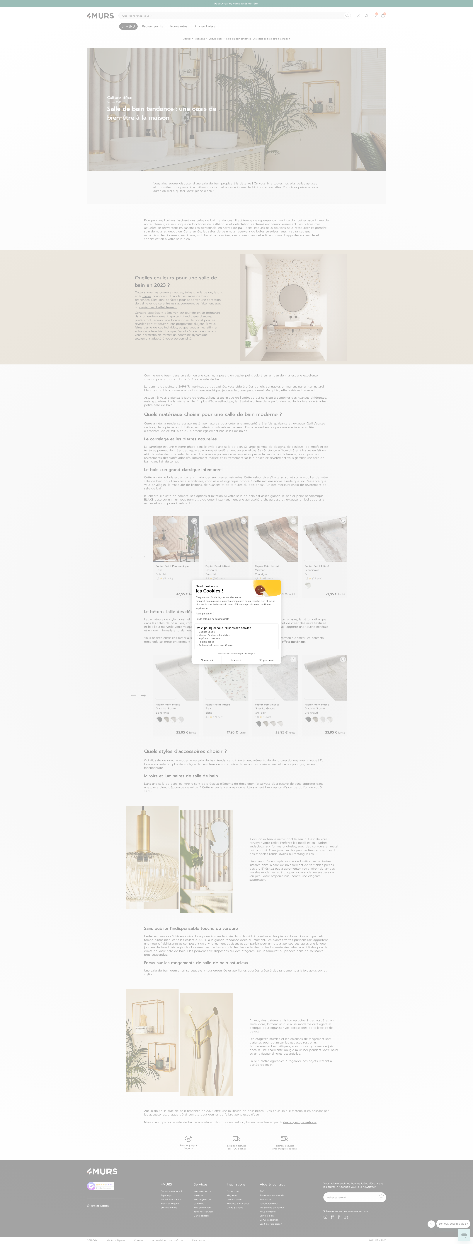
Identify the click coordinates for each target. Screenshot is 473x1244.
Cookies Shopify (207, 632)
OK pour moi (266, 660)
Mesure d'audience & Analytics (214, 635)
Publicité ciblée (206, 642)
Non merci (207, 660)
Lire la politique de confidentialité (212, 619)
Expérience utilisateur (210, 638)
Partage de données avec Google (216, 645)
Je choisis (236, 660)
